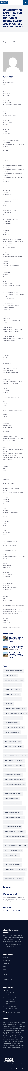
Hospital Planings (8, 336)
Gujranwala (6, 290)
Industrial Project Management (14, 831)
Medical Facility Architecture (12, 434)
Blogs (4, 977)
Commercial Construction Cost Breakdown (12, 154)
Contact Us (6, 963)
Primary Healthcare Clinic (11, 512)
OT (4, 486)
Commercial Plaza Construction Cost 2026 (12, 166)
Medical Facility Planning (10, 436)
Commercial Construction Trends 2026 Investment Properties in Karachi (13, 159)
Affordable (6, 93)
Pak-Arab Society (7, 1030)
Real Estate (6, 532)
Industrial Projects (9, 370)
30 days (5, 89)
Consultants (7, 201)
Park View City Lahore (9, 1036)
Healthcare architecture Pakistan (15, 737)
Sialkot (5, 563)
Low (4, 418)
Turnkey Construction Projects (12, 609)
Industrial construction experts (15, 784)
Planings (5, 504)
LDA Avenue (11, 1032)
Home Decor (6, 318)
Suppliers (5, 969)
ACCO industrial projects (12, 689)
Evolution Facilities (9, 247)
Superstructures (8, 583)
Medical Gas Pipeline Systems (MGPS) (14, 438)
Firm (4, 268)
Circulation (6, 136)
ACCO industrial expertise (12, 685)
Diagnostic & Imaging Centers (11, 228)
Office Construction (9, 477)
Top (4, 598)
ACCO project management (12, 699)
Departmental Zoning (9, 210)
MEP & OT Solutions (9, 440)
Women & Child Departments (11, 627)
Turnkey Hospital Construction (14, 874)
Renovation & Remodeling (10, 541)
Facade (5, 252)
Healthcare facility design (13, 741)
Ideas (4, 366)
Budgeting (6, 120)
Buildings (6, 127)
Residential (6, 543)
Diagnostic (6, 226)
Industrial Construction (10, 368)
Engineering (6, 245)
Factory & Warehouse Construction (13, 256)
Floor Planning (7, 270)
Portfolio (5, 974)
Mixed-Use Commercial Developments (14, 445)
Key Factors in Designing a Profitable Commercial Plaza (11, 398)
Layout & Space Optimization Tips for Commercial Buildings (13, 411)
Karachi (5, 392)
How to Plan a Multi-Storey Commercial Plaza (11, 352)
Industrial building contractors (14, 770)
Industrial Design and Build (13, 793)
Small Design (7, 565)
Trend (5, 603)
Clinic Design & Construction (11, 140)
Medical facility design (11, 855)
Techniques (6, 592)
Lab (4, 401)
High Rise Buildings (8, 307)
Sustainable (6, 585)
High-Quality (7, 310)
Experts (5, 250)
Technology (6, 594)
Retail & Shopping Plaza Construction (10, 551)
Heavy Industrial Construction (14, 760)
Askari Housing (18, 1038)
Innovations (6, 379)
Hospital (5, 323)
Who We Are (6, 960)
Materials (6, 423)
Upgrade (5, 618)
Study (5, 581)
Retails (5, 554)
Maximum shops (7, 425)
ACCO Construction (10, 675)
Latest (5, 405)
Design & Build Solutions (10, 219)
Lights (5, 416)
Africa (5, 98)
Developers (6, 221)
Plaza (5, 508)
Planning (5, 506)
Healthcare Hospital (9, 303)
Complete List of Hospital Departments (11, 187)
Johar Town (10, 1038)
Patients (5, 495)
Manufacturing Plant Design (13, 850)
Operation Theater (8, 483)
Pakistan (5, 490)
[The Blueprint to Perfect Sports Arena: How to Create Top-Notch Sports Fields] (5, 638)
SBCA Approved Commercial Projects (14, 556)
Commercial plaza (8, 163)
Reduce (5, 534)
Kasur (5, 395)
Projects (6, 521)
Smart (5, 570)
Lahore (5, 403)
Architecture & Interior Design (12, 104)
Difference (6, 230)
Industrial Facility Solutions (13, 822)
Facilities (6, 254)
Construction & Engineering (11, 197)
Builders (5, 124)
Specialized (6, 576)
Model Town (18, 1032)
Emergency (6, 237)
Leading (5, 414)
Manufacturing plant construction (15, 845)
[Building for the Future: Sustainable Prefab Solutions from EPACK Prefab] (5, 654)
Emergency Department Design (12, 239)
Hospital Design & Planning (11, 331)
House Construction (9, 340)
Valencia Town (16, 1043)
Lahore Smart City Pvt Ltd (17, 1034)
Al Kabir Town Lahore (18, 1028)
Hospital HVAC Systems (10, 334)
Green (5, 281)
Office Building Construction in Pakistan (12, 474)
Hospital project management (14, 765)
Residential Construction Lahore (13, 548)
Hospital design (7, 327)
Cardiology (6, 133)
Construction (7, 194)
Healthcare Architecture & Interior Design (13, 295)
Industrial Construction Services (15, 789)
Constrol (6, 192)
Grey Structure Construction (12, 285)
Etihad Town (6, 1034)
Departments (7, 212)
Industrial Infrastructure (13, 826)
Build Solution (7, 122)
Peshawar (6, 497)
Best (4, 113)
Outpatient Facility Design (11, 488)
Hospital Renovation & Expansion (13, 338)
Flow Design (6, 272)
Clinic (5, 138)
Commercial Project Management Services (13, 174)
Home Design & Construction (11, 320)
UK (19, 1045)
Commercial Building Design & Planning (11, 149)
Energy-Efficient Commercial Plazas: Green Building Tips (14, 242)
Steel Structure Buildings (12, 864)
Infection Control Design (10, 372)
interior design (7, 386)
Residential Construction (10, 545)
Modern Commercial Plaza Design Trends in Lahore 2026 (12, 454)
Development (7, 223)
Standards (6, 579)
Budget (5, 118)
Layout (5, 408)
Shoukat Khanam (8, 561)
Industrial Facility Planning (13, 812)
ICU (4, 359)
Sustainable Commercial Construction (10, 588)
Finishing (5, 263)
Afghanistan (6, 95)
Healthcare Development (10, 301)
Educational (6, 234)
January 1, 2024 (13, 643)
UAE (17, 1045)
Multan (5, 464)
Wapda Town (13, 1022)
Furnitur (5, 274)
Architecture (7, 102)
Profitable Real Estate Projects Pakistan (12, 516)
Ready (4, 530)
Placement (6, 501)
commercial (6, 142)
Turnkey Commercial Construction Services (13, 606)
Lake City (15, 1024)
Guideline (5, 288)
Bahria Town (6, 1022)
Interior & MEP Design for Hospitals (13, 381)
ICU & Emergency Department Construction (11, 362)
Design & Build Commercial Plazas (13, 217)
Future (5, 276)
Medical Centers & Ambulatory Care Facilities (13, 430)
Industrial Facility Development (14, 808)
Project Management (9, 519)
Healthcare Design (8, 298)
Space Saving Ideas (8, 574)
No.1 (4, 468)
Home (4, 316)
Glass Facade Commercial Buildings (13, 279)
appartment (6, 100)
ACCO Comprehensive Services (13, 670)
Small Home (6, 567)
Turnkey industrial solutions (13, 879)
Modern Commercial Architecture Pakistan (13, 450)
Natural (5, 466)
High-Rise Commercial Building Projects (12, 313)
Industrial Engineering (11, 798)
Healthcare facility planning (13, 746)
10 (3, 80)
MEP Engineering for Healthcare (12, 443)
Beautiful (6, 111)
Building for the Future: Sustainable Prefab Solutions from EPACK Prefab (16, 655)
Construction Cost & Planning (12, 199)
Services (5, 559)
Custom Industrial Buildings (13, 718)
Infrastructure (7, 377)
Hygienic (5, 357)
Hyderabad (6, 355)
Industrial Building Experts (13, 774)
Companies (6, 181)
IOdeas (5, 388)
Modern (5, 447)
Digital (5, 232)
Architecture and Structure (11, 107)
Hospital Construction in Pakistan (13, 325)
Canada (9, 1047)
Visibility (5, 620)
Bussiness (6, 129)
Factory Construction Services (14, 727)
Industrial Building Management (14, 779)
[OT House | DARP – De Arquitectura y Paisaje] (5, 648)
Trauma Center (7, 600)
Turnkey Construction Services (12, 611)
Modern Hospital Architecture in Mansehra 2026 (13, 458)
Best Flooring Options (9, 116)
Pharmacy (6, 499)
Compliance (6, 190)
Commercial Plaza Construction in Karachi (13, 170)
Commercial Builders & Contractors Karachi (14, 145)
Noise (4, 470)
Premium (5, 510)
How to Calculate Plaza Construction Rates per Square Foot (12, 347)
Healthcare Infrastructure (11, 305)
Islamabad (6, 390)
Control (5, 203)
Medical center (7, 427)
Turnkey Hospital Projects (11, 613)
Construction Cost (8, 979)
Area (4, 109)
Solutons (6, 572)
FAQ (4, 972)
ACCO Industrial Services (12, 694)
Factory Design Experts (12, 732)
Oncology (6, 479)
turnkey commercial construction (15, 869)
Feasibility (6, 261)
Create (5, 208)
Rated (5, 525)
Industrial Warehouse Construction (15, 836)
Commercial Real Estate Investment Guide (13, 178)
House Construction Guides (11, 343)
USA (22, 1047)
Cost (4, 206)
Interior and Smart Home (10, 383)
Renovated (6, 537)
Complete (6, 184)
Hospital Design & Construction (12, 329)
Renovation (6, 539)
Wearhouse (6, 625)
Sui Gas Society (12, 1042)
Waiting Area (7, 622)
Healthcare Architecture (10, 292)
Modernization (7, 462)
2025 (4, 84)
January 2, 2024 (13, 659)
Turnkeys (6, 616)
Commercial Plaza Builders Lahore (15, 708)
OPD (4, 481)
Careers (5, 966)
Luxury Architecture (9, 421)
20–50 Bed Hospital (8, 82)
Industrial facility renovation (14, 817)
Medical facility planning (12, 860)
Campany (5, 131)
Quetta (5, 523)
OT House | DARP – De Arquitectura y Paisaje (16, 647)
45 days (5, 91)
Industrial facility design (12, 803)
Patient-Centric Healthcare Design (13, 492)
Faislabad (6, 259)
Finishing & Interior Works (11, 265)
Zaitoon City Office (17, 1026)
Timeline (5, 596)
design (5, 214)
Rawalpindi (6, 528)
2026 (4, 87)
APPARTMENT (8, 703)
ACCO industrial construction (14, 680)
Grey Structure (7, 283)
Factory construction (11, 722)
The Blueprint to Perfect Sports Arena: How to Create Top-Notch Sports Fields (16, 639)
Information (6, 375)
